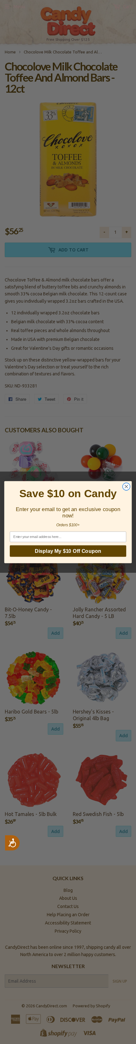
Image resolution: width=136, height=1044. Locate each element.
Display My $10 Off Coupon (68, 550)
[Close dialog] (126, 486)
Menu (19, 6)
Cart (126, 6)
